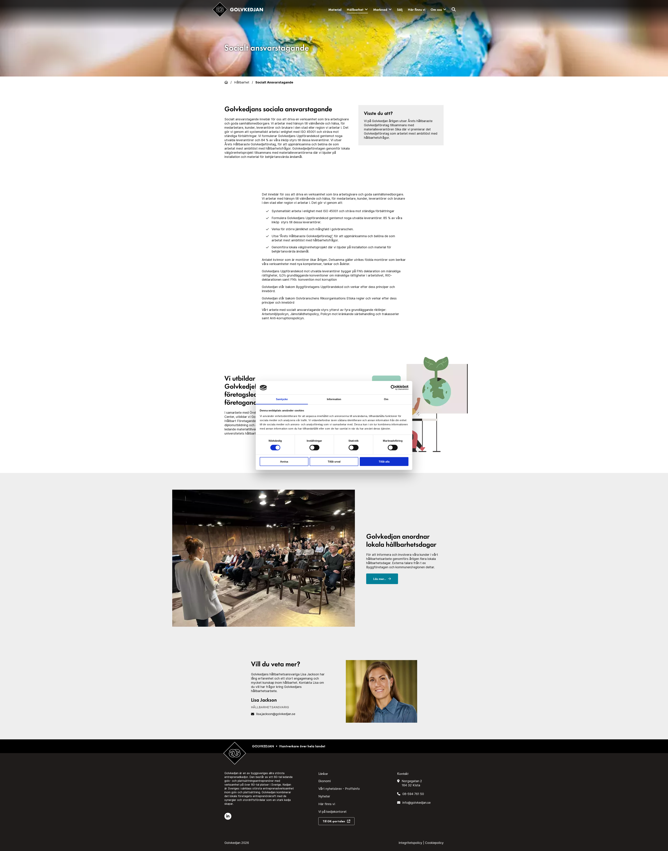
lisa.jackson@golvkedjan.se (275, 714)
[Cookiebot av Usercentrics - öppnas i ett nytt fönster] (393, 387)
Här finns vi (416, 9)
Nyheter (324, 796)
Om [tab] (386, 399)
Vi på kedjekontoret (332, 811)
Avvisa (284, 461)
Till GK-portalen (334, 821)
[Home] (226, 82)
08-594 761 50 (413, 794)
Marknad (380, 9)
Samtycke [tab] (282, 399)
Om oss (436, 9)
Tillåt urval (334, 461)
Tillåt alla (384, 461)
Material (334, 9)
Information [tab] (334, 399)
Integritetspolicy (410, 843)
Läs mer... (380, 579)
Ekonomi (324, 781)
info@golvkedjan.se (416, 802)
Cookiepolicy (434, 843)
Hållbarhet (355, 9)
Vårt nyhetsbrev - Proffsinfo (339, 788)
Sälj (400, 9)
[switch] (314, 447)
